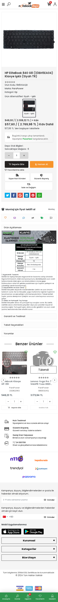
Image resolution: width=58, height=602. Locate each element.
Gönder (51, 499)
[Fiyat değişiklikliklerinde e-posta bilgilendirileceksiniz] (43, 218)
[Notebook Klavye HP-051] (14, 363)
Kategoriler (29, 549)
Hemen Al (43, 164)
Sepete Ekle (18, 164)
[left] (3, 380)
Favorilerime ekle (15, 169)
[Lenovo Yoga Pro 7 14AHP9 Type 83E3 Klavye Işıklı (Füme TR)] (43, 363)
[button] (6, 39)
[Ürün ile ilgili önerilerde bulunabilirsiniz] (51, 218)
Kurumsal (29, 540)
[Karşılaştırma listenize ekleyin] (33, 218)
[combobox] (5, 516)
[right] (54, 380)
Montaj (51, 209)
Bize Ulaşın (29, 557)
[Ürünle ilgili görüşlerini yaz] (24, 218)
